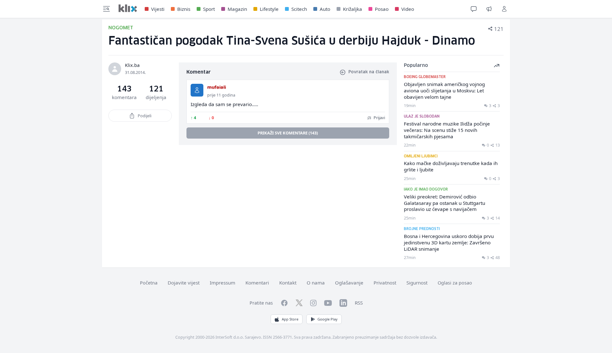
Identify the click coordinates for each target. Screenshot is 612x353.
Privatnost (385, 282)
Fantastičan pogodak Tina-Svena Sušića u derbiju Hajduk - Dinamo (291, 41)
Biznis (183, 9)
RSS (359, 302)
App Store (290, 319)
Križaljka (352, 9)
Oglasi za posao (455, 283)
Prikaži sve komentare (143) (288, 133)
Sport (209, 9)
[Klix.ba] (128, 8)
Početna (148, 283)
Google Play (327, 319)
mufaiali (216, 87)
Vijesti (157, 9)
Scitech (299, 9)
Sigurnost (416, 282)
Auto (325, 9)
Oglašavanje (349, 282)
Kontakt (287, 282)
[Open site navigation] (106, 9)
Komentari (257, 282)
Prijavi (379, 117)
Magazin (237, 9)
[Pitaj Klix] (473, 9)
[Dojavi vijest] (489, 9)
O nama (316, 282)
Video (407, 9)
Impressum (222, 282)
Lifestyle (269, 9)
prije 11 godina (221, 95)
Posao (382, 9)
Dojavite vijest (184, 282)
